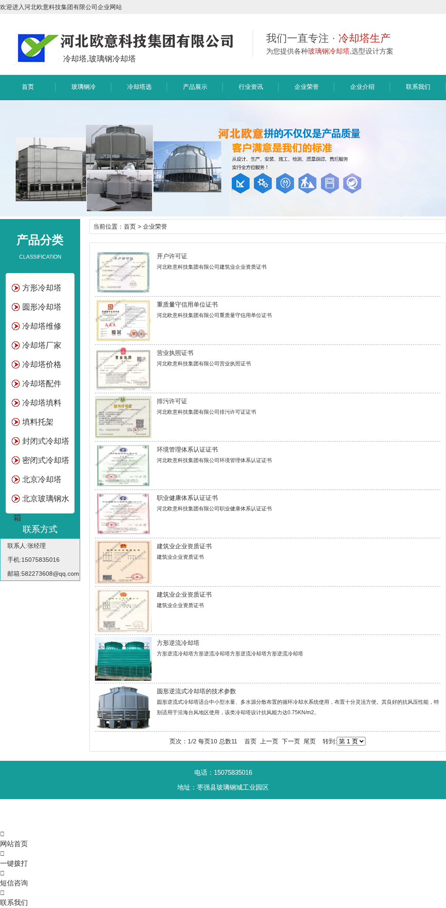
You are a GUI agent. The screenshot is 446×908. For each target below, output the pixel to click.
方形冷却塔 (41, 288)
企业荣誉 (306, 86)
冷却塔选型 (139, 91)
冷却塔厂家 (41, 345)
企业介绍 (362, 86)
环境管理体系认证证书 (187, 449)
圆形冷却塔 (41, 307)
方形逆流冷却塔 (178, 642)
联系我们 (418, 86)
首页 (28, 86)
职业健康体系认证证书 (187, 497)
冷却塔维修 (41, 326)
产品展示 (195, 86)
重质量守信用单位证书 (187, 304)
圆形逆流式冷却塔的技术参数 (196, 691)
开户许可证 (172, 256)
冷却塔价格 (41, 364)
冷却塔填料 (41, 402)
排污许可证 (172, 401)
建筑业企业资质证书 (184, 546)
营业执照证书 (175, 352)
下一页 (291, 741)
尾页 (310, 741)
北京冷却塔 (41, 479)
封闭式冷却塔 (45, 441)
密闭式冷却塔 (45, 460)
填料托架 (38, 422)
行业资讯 (251, 86)
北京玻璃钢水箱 (41, 501)
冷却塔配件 (41, 383)
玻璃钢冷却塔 (83, 91)
